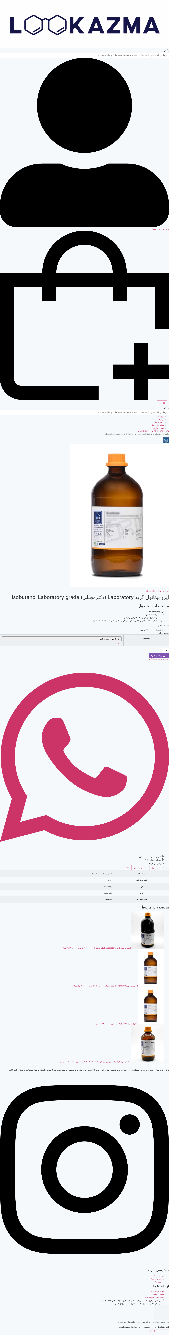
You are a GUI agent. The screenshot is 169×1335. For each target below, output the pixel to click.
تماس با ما (159, 422)
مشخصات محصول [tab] (159, 867)
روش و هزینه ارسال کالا (159, 659)
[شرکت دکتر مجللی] (166, 442)
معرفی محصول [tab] (140, 867)
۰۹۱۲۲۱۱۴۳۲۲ (158, 1294)
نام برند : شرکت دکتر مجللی (157, 591)
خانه (167, 434)
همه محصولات (158, 1275)
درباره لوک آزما (157, 1278)
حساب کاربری (158, 428)
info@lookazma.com (154, 1297)
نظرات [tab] (126, 867)
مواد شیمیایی (159, 434)
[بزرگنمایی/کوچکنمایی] (167, 1331)
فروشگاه (160, 416)
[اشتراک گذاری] (157, 1331)
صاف (120, 643)
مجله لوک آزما (158, 425)
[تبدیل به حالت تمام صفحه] (162, 1331)
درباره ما (160, 419)
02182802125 (157, 1291)
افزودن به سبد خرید (159, 655)
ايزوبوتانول (142, 434)
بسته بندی (146, 638)
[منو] (162, 403)
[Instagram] (84, 1265)
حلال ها (150, 434)
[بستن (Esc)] (152, 1331)
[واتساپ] (84, 853)
